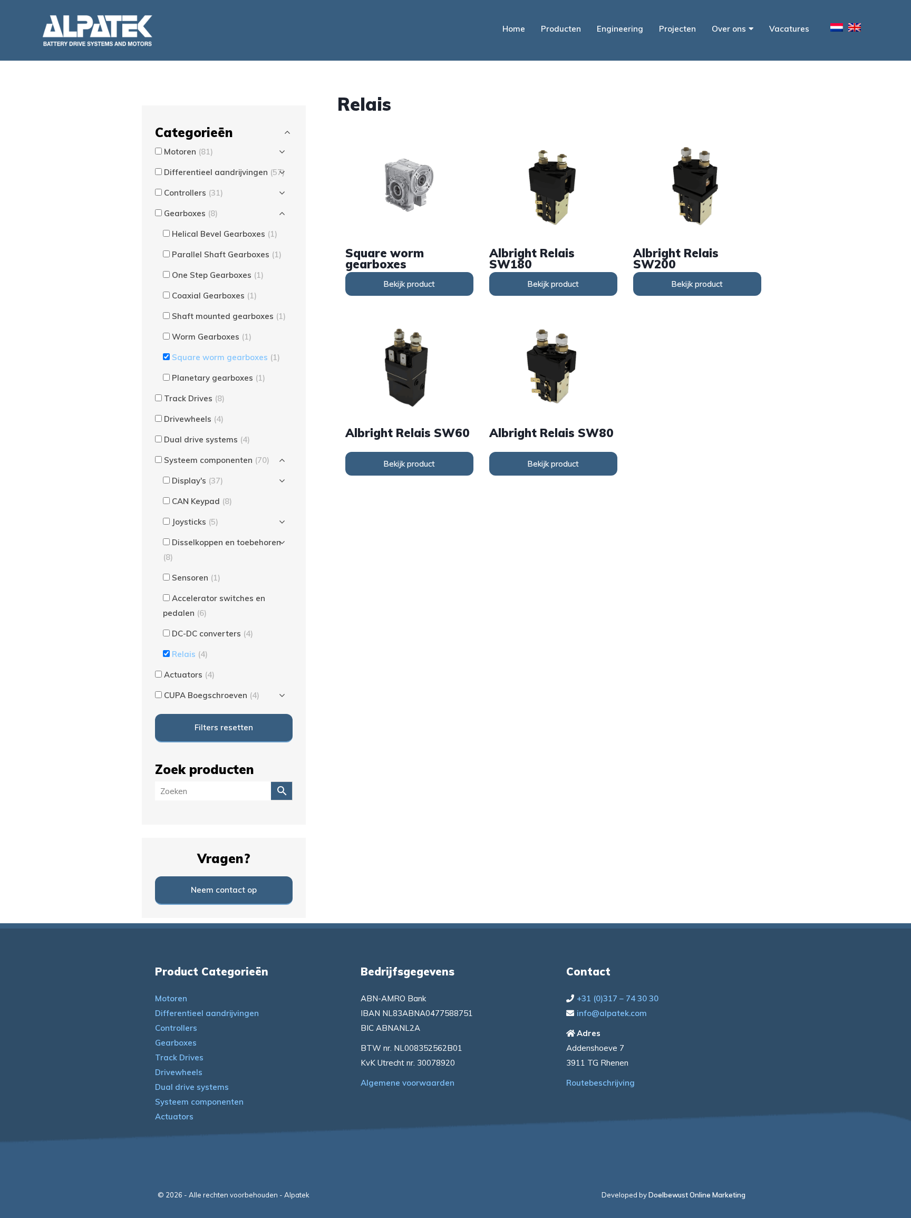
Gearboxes (176, 1043)
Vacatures (789, 29)
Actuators (174, 1116)
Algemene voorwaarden (407, 1083)
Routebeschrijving (600, 1083)
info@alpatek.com (612, 1013)
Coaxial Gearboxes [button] (214, 296)
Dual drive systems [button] (207, 439)
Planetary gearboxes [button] (218, 378)
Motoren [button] (188, 152)
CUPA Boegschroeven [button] (211, 695)
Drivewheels (178, 1072)
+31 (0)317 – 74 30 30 (617, 998)
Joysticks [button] (195, 522)
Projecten (677, 29)
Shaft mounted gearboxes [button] (229, 316)
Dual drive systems (192, 1087)
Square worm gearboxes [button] (226, 357)
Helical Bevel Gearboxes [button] (224, 234)
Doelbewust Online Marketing (696, 1195)
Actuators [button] (189, 675)
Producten (561, 29)
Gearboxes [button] (191, 213)
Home (513, 29)
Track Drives (179, 1057)
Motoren (171, 998)
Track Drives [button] (194, 398)
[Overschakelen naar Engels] (854, 29)
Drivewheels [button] (194, 419)
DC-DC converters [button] (212, 634)
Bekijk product (409, 284)
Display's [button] (197, 481)
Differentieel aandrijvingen (207, 1013)
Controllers (176, 1028)
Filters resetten (224, 727)
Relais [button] (190, 654)
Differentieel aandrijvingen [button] (224, 172)
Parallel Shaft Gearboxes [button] (227, 254)
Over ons (729, 29)
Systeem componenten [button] (216, 460)
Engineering (620, 29)
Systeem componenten (199, 1102)
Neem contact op (224, 890)
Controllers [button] (193, 193)
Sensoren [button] (196, 578)
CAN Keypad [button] (202, 501)
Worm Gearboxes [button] (211, 337)
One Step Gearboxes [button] (218, 275)
